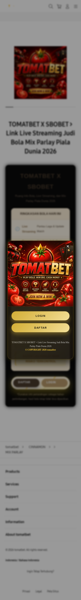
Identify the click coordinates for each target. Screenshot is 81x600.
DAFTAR (40, 327)
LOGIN (41, 315)
